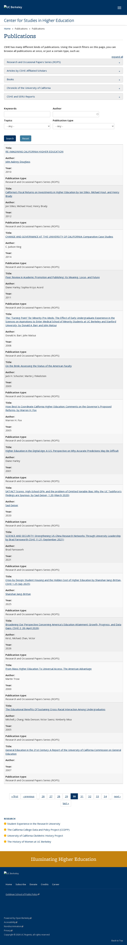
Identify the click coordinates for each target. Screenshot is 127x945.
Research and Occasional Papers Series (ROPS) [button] (34, 62)
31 (83, 797)
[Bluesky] (32, 879)
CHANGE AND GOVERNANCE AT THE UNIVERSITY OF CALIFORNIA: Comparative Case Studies (59, 236)
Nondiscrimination (13, 926)
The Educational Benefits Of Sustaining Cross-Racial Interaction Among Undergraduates (55, 709)
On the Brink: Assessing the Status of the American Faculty (38, 365)
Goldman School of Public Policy (23, 894)
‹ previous (30, 797)
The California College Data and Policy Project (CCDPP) (38, 829)
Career (55, 884)
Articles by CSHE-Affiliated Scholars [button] (27, 70)
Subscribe (21, 884)
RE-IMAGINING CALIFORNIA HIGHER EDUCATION (34, 151)
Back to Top (117, 940)
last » (67, 804)
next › (118, 797)
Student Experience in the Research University (33, 823)
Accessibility (10, 922)
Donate (33, 884)
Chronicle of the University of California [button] (29, 88)
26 (44, 797)
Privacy (8, 930)
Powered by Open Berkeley (18, 918)
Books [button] (10, 79)
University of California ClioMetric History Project (35, 835)
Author (57, 108)
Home (7, 28)
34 (106, 797)
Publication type (63, 120)
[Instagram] (26, 879)
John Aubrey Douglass (17, 161)
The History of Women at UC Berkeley (29, 841)
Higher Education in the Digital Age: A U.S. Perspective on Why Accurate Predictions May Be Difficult (62, 450)
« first (15, 797)
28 (59, 797)
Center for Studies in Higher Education (39, 20)
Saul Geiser (11, 505)
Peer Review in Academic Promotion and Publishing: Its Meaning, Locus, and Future (52, 277)
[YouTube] (20, 879)
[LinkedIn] (13, 879)
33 (98, 797)
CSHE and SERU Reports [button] (21, 96)
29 (67, 797)
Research (10, 818)
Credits (44, 884)
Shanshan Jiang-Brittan (18, 594)
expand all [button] (117, 56)
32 (90, 797)
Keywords (10, 108)
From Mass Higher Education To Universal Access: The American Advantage (48, 668)
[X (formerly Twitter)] (7, 879)
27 (52, 797)
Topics (8, 120)
